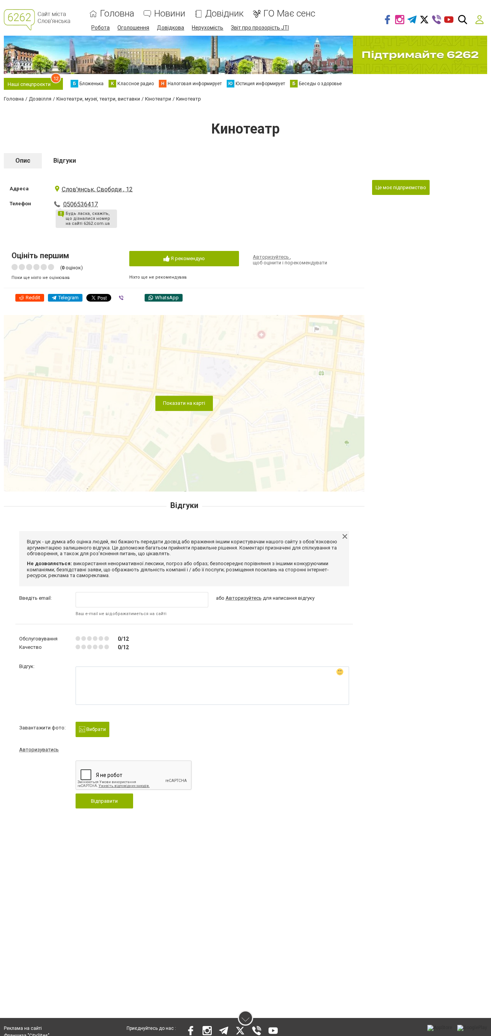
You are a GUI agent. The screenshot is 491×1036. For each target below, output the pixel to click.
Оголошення (133, 28)
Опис (22, 160)
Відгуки (64, 160)
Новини (169, 13)
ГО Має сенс (289, 13)
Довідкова (170, 28)
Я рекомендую (187, 258)
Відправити (104, 801)
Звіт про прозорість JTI (260, 28)
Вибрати (95, 729)
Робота (100, 28)
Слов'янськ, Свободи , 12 (97, 189)
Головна (117, 13)
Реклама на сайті (23, 1028)
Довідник (224, 13)
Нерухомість (207, 28)
